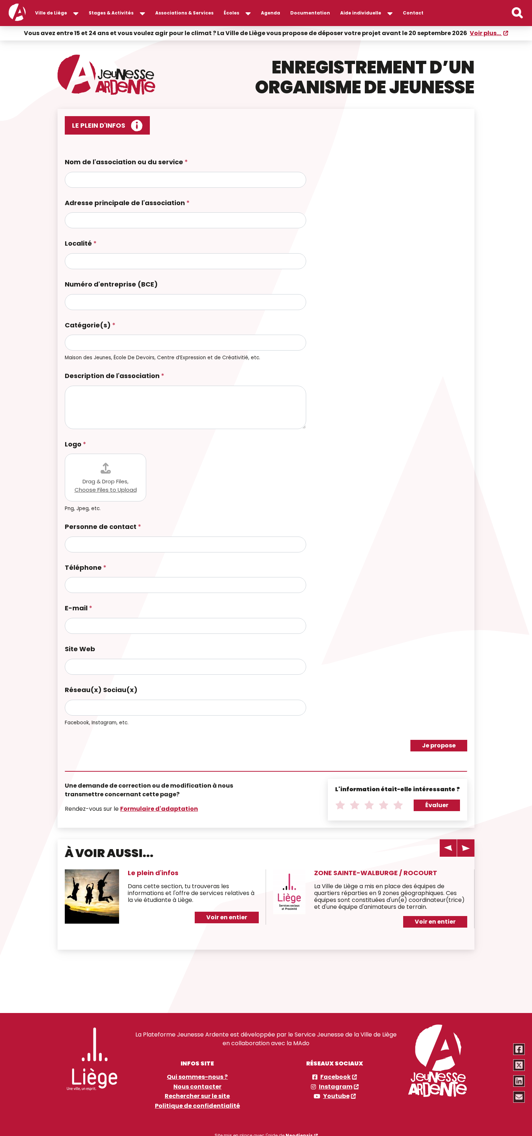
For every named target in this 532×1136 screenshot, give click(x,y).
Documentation (310, 13)
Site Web (80, 649)
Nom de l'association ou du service (126, 162)
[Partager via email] (519, 1097)
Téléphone (85, 568)
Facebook (335, 1077)
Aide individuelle (360, 13)
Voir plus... (486, 33)
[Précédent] (448, 848)
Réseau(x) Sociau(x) (101, 690)
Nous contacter (197, 1087)
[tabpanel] (162, 900)
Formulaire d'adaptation (159, 809)
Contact (413, 13)
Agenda (270, 13)
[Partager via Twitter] (519, 1065)
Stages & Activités (111, 13)
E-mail (78, 608)
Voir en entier (226, 917)
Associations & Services (184, 13)
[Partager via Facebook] (519, 1049)
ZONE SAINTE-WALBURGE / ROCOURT (375, 872)
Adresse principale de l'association (127, 203)
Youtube (336, 1096)
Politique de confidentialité (197, 1106)
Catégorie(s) (90, 325)
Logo (75, 444)
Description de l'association (114, 376)
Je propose (439, 745)
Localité (81, 243)
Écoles (231, 13)
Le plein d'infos (153, 872)
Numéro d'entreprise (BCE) (111, 284)
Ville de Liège (51, 13)
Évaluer (436, 805)
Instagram (335, 1087)
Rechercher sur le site (197, 1096)
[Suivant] (465, 848)
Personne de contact (103, 527)
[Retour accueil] (17, 13)
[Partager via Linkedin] (519, 1081)
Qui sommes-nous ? (197, 1077)
